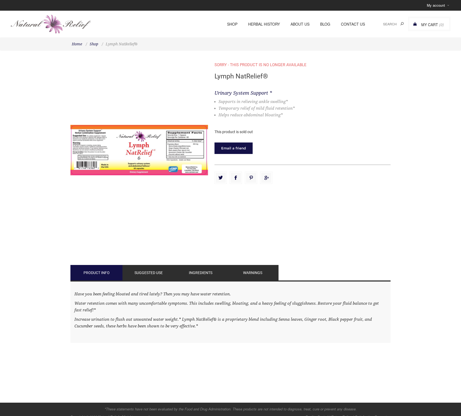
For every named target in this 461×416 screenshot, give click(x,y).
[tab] (96, 272)
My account (436, 5)
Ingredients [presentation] (200, 273)
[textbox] (384, 23)
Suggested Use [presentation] (148, 273)
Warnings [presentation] (252, 273)
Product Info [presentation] (97, 273)
